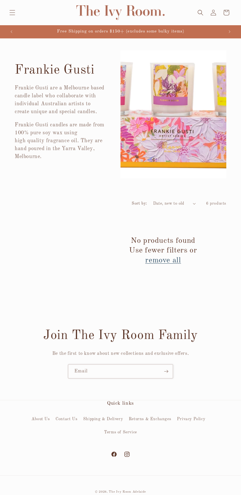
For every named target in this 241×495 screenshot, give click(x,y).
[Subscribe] (166, 371)
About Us (40, 419)
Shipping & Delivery (103, 419)
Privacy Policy (191, 419)
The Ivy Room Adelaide (127, 492)
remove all (163, 260)
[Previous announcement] (11, 31)
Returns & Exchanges (150, 419)
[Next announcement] (229, 31)
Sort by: (139, 203)
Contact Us (66, 419)
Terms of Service (120, 432)
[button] (12, 12)
